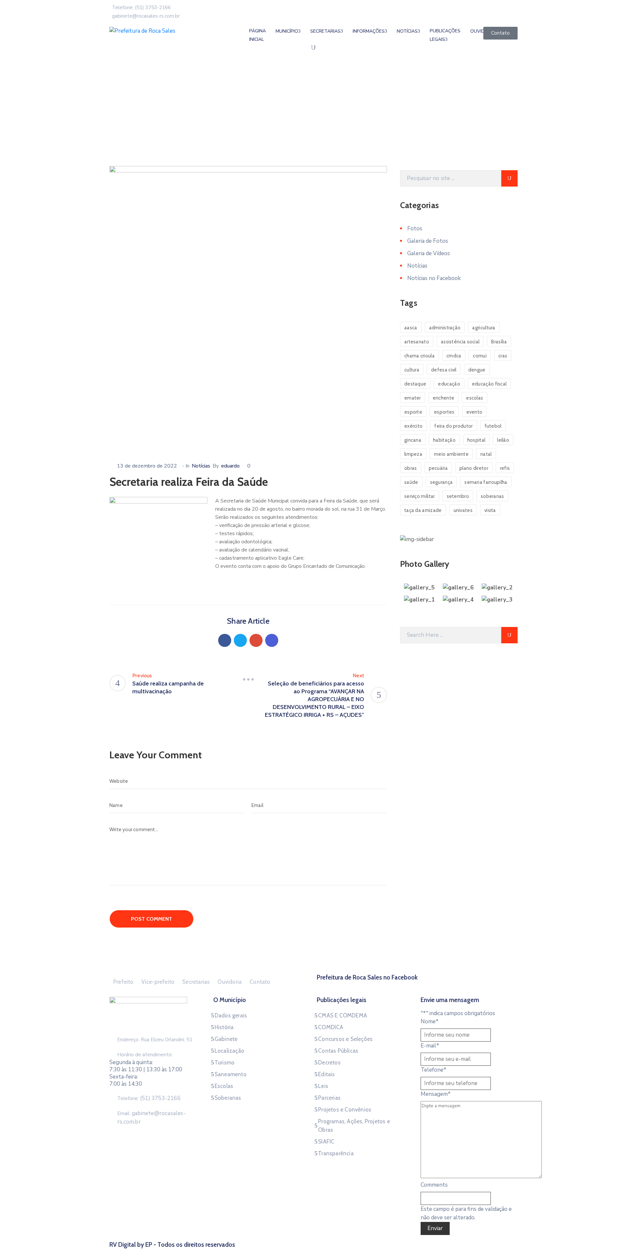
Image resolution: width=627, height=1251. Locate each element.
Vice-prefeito (158, 982)
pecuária (438, 468)
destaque (415, 384)
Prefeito (123, 982)
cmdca (453, 356)
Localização (229, 1050)
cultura (411, 370)
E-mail (430, 1045)
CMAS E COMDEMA (342, 1015)
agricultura (483, 328)
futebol (493, 426)
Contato (259, 982)
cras (502, 356)
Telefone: (149, 1098)
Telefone (433, 1070)
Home (117, 125)
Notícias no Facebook (434, 278)
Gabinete (226, 1039)
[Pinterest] (256, 640)
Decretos (329, 1062)
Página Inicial (257, 35)
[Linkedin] (271, 640)
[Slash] (248, 679)
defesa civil (444, 370)
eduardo (230, 465)
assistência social (460, 342)
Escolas (224, 1086)
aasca (410, 328)
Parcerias (329, 1098)
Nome (430, 1021)
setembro (458, 496)
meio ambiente (451, 454)
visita (490, 510)
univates (463, 510)
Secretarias (325, 31)
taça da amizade (423, 510)
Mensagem (436, 1094)
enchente (443, 398)
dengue (477, 370)
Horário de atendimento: (145, 1054)
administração (445, 328)
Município (287, 31)
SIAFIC (326, 1141)
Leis (323, 1086)
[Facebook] (224, 640)
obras (410, 468)
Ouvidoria (229, 982)
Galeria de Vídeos (428, 253)
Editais (326, 1074)
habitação (444, 440)
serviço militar (419, 496)
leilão (503, 440)
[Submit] (509, 178)
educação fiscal (489, 384)
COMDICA (330, 1027)
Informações (369, 31)
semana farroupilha (485, 482)
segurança (441, 482)
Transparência (336, 1153)
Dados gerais (231, 1015)
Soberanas (228, 1098)
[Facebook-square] (417, 985)
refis (505, 468)
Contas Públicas (338, 1050)
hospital (476, 440)
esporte (413, 412)
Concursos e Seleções (345, 1039)
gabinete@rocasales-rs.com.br (146, 16)
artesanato (416, 342)
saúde (411, 482)
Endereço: (128, 1039)
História (224, 1027)
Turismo (224, 1062)
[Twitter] (240, 640)
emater (412, 398)
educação (449, 384)
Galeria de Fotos (427, 241)
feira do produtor (453, 426)
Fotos (414, 228)
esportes (444, 412)
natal (486, 454)
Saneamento (231, 1074)
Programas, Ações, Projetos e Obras (354, 1125)
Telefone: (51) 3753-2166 (141, 7)
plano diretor (473, 468)
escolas (474, 398)
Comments (434, 1185)
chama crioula (419, 356)
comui (480, 356)
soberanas (492, 496)
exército (413, 426)
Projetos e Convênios (344, 1109)
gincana (412, 440)
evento (474, 412)
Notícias (142, 125)
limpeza (413, 454)
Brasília (498, 342)
